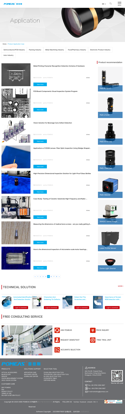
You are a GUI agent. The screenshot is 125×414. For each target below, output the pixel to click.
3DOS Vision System (8, 380)
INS (94, 402)
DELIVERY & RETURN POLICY (10, 395)
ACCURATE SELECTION (70, 350)
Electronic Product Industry (100, 50)
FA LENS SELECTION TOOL (52, 376)
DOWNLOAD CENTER (31, 376)
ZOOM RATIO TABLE (50, 378)
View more (40, 84)
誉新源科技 (85, 412)
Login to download (21, 307)
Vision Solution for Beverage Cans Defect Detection (52, 123)
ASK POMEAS (66, 330)
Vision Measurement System (12, 378)
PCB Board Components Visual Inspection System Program (55, 91)
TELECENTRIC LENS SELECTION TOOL (56, 374)
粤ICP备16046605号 (45, 402)
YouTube (76, 402)
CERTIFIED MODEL (50, 380)
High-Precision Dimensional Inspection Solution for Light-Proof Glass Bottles (62, 173)
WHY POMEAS (6, 387)
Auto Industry (8, 55)
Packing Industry (35, 50)
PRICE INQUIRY (102, 330)
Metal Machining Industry (54, 50)
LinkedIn (89, 402)
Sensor (4, 376)
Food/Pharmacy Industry (77, 50)
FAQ (2, 389)
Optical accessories (9, 372)
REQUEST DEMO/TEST (70, 340)
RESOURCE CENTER (30, 374)
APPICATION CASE (30, 372)
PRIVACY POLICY (6, 391)
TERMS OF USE (6, 393)
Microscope (6, 374)
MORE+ (121, 286)
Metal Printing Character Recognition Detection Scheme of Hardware (59, 66)
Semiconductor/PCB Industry (14, 50)
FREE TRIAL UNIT (103, 340)
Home (4, 44)
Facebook (83, 402)
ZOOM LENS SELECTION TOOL (54, 372)
